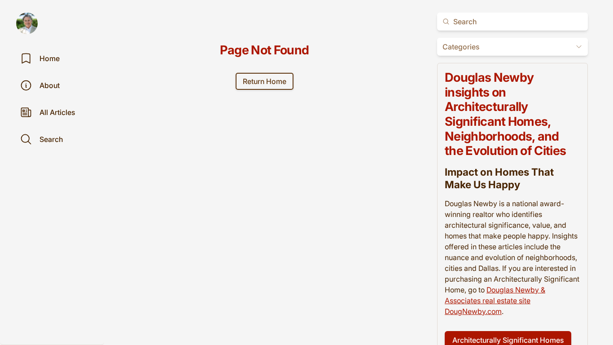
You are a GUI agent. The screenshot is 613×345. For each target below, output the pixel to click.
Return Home (264, 81)
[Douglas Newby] (27, 23)
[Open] (578, 46)
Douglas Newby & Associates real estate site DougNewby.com (495, 300)
